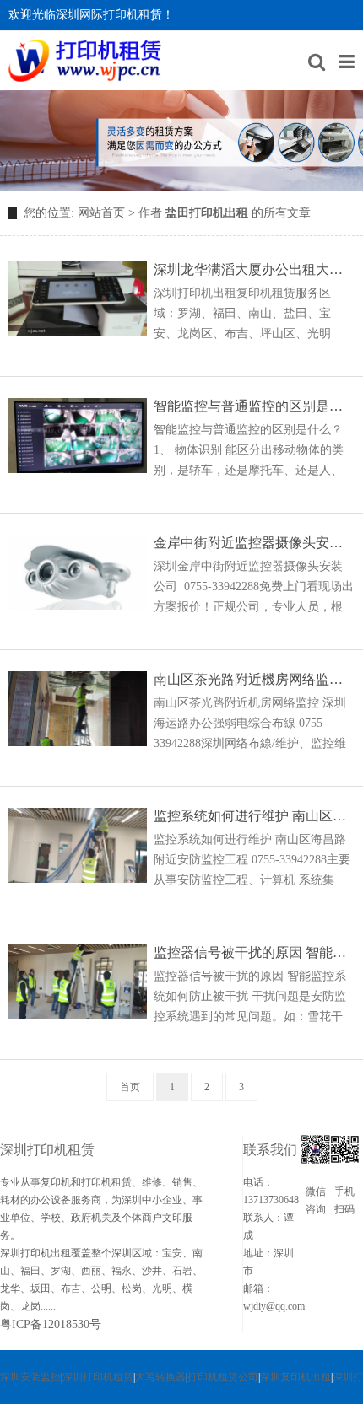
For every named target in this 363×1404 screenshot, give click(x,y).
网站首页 (101, 213)
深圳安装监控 (30, 1377)
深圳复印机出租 (295, 1377)
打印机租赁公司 (222, 1377)
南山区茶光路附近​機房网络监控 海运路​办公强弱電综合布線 (254, 679)
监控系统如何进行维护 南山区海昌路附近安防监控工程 (254, 816)
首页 (130, 1087)
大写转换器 (160, 1377)
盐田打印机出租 (206, 213)
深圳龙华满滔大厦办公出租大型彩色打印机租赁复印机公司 (254, 269)
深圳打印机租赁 (97, 1377)
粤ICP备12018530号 (50, 1324)
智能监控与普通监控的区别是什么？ (254, 406)
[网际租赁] (85, 61)
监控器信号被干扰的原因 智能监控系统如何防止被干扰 (254, 952)
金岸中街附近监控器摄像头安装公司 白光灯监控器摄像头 (254, 542)
